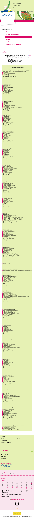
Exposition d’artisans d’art (7, 172)
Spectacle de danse (6, 365)
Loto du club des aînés (7, 216)
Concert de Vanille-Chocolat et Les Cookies (10, 269)
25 (7, 487)
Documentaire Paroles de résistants (9, 105)
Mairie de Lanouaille (6, 463)
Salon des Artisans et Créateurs (8, 222)
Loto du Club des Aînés (7, 298)
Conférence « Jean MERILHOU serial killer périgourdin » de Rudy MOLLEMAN (16, 296)
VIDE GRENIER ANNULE (7, 180)
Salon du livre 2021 (6, 174)
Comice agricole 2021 (6, 173)
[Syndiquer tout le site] (17, 508)
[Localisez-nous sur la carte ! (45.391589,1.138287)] (17, 505)
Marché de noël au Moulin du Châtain (9, 294)
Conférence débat (6, 364)
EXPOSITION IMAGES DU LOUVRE (9, 99)
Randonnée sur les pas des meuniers (9, 220)
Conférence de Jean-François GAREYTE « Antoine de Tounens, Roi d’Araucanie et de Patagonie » (17, 270)
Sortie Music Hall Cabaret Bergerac (9, 392)
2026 (4, 480)
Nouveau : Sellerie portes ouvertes (9, 205)
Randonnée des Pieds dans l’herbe (9, 350)
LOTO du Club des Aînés (7, 188)
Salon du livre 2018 (6, 233)
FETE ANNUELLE (6, 74)
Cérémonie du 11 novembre (7, 345)
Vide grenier (5, 158)
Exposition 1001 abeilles (7, 197)
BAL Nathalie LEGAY (6, 119)
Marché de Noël (5, 86)
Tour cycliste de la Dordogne (8, 280)
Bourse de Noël (5, 343)
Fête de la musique (6, 408)
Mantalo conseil (21, 517)
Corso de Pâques (6, 328)
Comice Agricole (6, 348)
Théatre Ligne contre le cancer (8, 94)
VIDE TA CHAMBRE (6, 151)
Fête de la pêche (6, 281)
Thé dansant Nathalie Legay (7, 186)
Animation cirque (6, 139)
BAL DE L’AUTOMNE (6, 108)
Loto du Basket (5, 380)
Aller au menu (17, 5)
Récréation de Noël (6, 385)
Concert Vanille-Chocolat (7, 329)
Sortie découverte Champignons (8, 349)
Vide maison (5, 300)
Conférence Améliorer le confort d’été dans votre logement (12, 107)
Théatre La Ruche (6, 117)
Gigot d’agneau (5, 361)
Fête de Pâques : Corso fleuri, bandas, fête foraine (11, 424)
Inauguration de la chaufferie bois (8, 409)
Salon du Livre (5, 326)
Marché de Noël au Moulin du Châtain (9, 187)
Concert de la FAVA (6, 359)
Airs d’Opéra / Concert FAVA (8, 314)
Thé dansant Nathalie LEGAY (8, 308)
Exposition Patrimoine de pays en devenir (10, 221)
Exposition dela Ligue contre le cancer (9, 215)
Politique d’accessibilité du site (17, 10)
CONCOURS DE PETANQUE (8, 90)
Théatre (4, 153)
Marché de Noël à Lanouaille (8, 293)
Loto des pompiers (6, 214)
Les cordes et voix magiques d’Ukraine (9, 395)
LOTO (4, 342)
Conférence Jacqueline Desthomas (9, 185)
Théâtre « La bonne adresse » (8, 289)
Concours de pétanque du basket (8, 132)
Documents (3, 458)
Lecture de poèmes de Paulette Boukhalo (10, 168)
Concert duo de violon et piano (8, 245)
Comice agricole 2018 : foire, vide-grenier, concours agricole (13, 217)
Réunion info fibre (6, 120)
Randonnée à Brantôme (7, 323)
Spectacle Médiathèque (7, 373)
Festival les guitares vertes (7, 410)
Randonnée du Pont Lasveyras (8, 228)
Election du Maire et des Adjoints (8, 376)
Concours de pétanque (7, 279)
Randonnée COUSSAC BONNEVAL (9, 238)
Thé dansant (5, 382)
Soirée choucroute (6, 291)
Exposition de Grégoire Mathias (8, 163)
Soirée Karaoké (5, 301)
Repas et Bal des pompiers (7, 249)
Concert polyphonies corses (7, 250)
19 (12, 486)
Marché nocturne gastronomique (8, 400)
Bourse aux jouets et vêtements (8, 367)
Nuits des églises (6, 252)
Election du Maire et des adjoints (8, 248)
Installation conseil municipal (8, 183)
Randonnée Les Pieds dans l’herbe (9, 240)
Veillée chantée (5, 368)
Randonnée (5, 262)
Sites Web (3, 456)
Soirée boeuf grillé (6, 393)
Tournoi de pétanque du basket (8, 156)
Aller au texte (17, 1)
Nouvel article (5, 102)
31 (21, 483)
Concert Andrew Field (6, 189)
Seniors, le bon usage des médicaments (9, 235)
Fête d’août (5, 399)
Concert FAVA (5, 401)
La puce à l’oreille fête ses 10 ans (8, 140)
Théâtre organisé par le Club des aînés (9, 426)
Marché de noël (5, 236)
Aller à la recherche (17, 7)
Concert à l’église (6, 204)
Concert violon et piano (7, 275)
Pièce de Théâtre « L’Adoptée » (8, 427)
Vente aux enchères (6, 346)
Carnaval (4, 335)
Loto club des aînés (6, 85)
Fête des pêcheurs (6, 116)
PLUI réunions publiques (7, 84)
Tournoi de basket (6, 363)
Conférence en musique (7, 366)
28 (21, 487)
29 (26, 487)
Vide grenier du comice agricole (8, 131)
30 (31, 487)
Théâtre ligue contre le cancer (8, 87)
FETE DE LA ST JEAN (7, 165)
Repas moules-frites (6, 391)
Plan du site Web (5, 454)
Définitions (3, 460)
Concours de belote (6, 378)
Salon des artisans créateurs (8, 201)
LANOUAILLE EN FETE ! (7, 311)
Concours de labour (6, 157)
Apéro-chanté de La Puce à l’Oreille (9, 418)
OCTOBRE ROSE (6, 154)
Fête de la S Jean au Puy (7, 198)
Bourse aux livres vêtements (8, 332)
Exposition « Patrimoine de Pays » (9, 312)
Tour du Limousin (6, 77)
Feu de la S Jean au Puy (7, 114)
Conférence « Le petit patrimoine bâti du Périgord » (11, 313)
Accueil (3, 436)
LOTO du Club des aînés (7, 268)
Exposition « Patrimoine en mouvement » (10, 276)
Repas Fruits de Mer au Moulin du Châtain (10, 295)
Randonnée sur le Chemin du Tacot (9, 309)
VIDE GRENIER (6, 92)
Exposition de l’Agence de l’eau (8, 191)
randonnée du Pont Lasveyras (8, 169)
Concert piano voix (6, 152)
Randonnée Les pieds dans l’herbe (9, 256)
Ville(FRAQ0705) (4, 450)
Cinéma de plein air (6, 247)
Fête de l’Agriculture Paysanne (8, 330)
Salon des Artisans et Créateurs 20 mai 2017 (10, 254)
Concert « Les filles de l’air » (8, 334)
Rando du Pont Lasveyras (7, 206)
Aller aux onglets (17, 3)
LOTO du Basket (6, 239)
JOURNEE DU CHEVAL (7, 115)
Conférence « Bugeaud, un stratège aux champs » (11, 347)
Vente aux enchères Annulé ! (8, 297)
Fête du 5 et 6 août (6, 246)
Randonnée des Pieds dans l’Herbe (9, 344)
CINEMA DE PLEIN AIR (7, 135)
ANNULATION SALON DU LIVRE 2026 (9, 76)
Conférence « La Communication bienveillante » (11, 324)
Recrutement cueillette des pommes (9, 73)
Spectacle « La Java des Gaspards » (9, 381)
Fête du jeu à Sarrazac (7, 325)
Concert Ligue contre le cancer (8, 123)
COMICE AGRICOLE (6, 89)
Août (2, 480)
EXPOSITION (5, 103)
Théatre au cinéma (6, 150)
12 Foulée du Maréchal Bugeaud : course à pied (11, 429)
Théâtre (4, 223)
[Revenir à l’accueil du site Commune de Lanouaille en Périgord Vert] (7, 17)
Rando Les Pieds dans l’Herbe (8, 234)
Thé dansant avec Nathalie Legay (8, 417)
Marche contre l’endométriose (8, 167)
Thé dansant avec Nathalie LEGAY (9, 231)
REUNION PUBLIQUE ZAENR (8, 101)
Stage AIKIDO (5, 327)
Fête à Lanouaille (6, 360)
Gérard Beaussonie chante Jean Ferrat (9, 415)
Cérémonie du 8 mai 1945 (7, 416)
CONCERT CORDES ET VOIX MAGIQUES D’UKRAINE (12, 218)
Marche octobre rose (6, 129)
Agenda (3, 478)
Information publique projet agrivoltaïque (9, 75)
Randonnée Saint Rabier (7, 184)
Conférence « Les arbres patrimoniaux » (9, 358)
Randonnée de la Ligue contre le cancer (9, 307)
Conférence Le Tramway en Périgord (9, 124)
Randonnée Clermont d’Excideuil (8, 273)
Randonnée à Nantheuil (7, 292)
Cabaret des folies (6, 137)
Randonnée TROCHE (6, 200)
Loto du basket (5, 202)
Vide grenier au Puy (6, 133)
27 (17, 487)
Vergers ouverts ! (6, 72)
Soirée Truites (5, 331)
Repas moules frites (6, 351)
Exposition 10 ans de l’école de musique (9, 141)
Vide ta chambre (6, 106)
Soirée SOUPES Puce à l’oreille (8, 122)
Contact (3, 445)
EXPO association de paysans (8, 148)
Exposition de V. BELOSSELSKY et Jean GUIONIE (11, 255)
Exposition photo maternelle (7, 170)
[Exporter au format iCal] (29, 55)
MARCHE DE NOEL (6, 149)
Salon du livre (5, 136)
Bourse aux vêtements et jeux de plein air (10, 413)
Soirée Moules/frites (6, 278)
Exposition (5, 88)
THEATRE (5, 130)
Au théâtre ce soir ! (6, 212)
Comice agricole (6, 155)
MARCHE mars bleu (6, 83)
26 (12, 487)
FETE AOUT (5, 134)
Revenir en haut (29, 432)
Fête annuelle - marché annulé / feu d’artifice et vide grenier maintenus (14, 175)
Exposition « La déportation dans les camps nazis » (11, 396)
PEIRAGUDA (5, 138)
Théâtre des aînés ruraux (7, 333)
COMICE (4, 104)
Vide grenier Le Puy (6, 110)
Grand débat (5, 213)
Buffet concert (5, 283)
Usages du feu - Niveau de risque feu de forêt (10, 69)
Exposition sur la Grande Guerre (8, 357)
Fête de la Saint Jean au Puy (8, 317)
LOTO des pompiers (6, 147)
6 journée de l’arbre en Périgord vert (9, 428)
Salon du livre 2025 (6, 93)
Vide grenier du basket (7, 166)
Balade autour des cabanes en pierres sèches (10, 310)
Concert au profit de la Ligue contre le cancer (10, 142)
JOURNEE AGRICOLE (7, 91)
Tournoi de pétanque (6, 109)
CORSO (4, 121)
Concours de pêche (6, 263)
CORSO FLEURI (6, 82)
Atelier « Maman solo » (7, 118)
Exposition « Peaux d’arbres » (8, 398)
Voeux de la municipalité (7, 383)
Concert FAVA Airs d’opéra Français (9, 277)
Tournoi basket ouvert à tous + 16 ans (9, 253)
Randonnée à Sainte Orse (7, 230)
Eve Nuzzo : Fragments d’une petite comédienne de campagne (13, 425)
